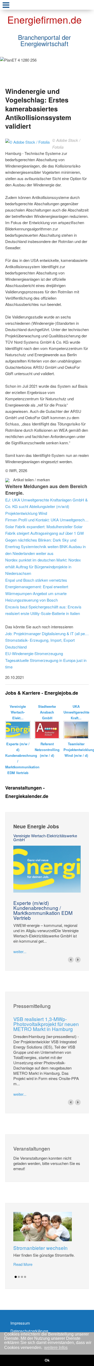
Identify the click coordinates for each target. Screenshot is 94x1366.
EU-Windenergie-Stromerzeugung (34, 653)
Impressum (20, 1323)
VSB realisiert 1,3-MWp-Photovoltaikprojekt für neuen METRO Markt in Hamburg (46, 1023)
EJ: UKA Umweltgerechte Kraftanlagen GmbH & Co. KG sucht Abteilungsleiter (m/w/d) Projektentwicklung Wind (46, 506)
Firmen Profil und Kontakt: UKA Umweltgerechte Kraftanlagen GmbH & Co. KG (47, 519)
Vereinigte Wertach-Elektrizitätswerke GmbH (45, 837)
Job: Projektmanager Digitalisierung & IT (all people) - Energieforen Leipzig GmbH (47, 633)
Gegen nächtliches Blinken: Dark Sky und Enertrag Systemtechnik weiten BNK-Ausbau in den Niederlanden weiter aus (45, 546)
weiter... (19, 951)
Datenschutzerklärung (29, 1330)
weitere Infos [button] (56, 1347)
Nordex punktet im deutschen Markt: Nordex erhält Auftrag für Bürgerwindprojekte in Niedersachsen (43, 566)
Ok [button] (47, 1360)
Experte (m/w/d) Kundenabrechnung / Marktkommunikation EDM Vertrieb (43, 910)
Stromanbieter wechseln (40, 1247)
